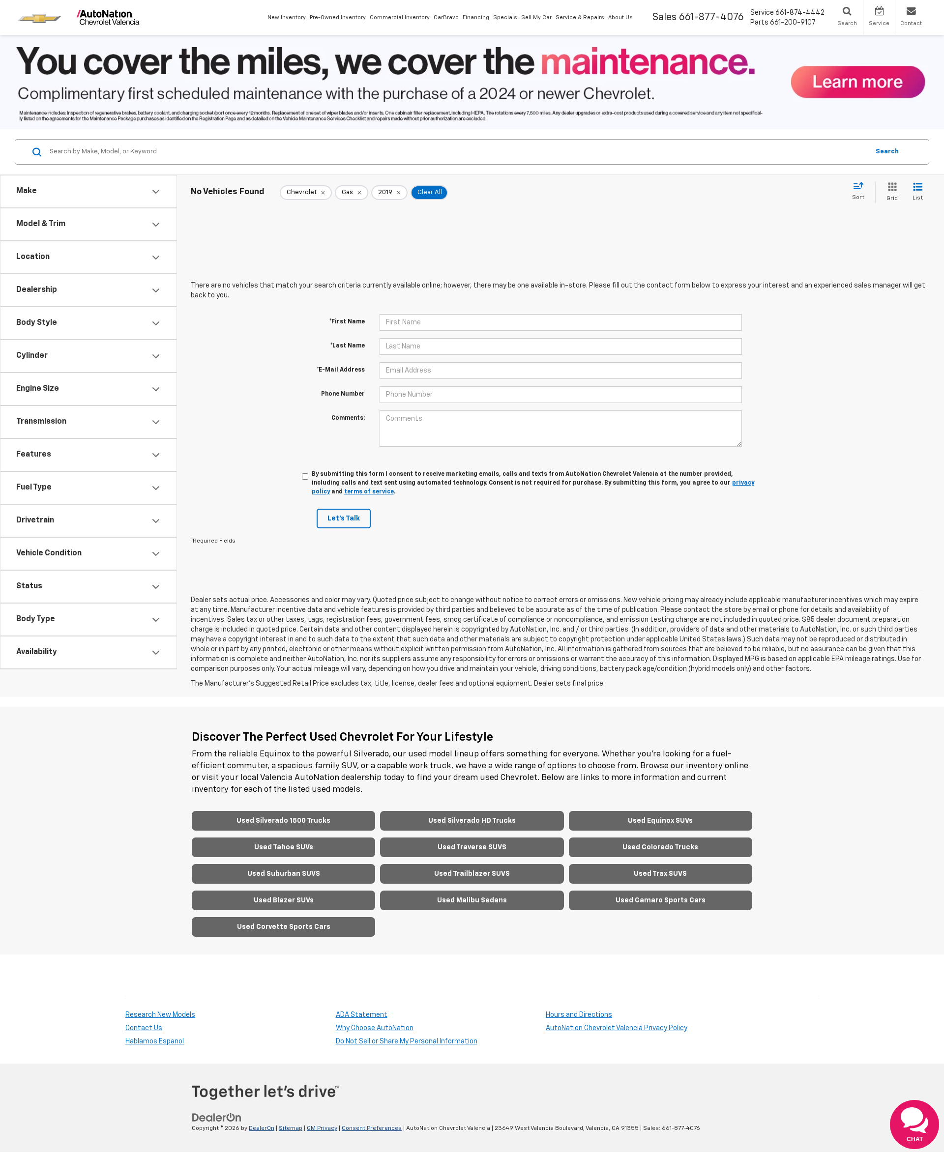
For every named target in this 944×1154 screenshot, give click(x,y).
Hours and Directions (579, 1014)
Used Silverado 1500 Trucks (283, 820)
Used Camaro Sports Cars (661, 900)
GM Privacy (322, 1128)
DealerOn (261, 1128)
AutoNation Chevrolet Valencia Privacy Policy (616, 1028)
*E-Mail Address (341, 370)
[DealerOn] (217, 1117)
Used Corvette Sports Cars (283, 926)
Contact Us (143, 1028)
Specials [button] (505, 17)
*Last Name (347, 346)
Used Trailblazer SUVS (472, 873)
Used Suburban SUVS (283, 873)
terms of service (369, 492)
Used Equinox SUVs (660, 820)
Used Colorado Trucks (660, 847)
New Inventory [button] (286, 17)
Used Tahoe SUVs (283, 847)
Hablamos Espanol (154, 1041)
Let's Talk (343, 518)
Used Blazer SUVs (284, 900)
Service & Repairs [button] (580, 17)
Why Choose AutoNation (374, 1028)
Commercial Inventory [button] (400, 17)
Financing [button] (476, 17)
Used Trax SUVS (660, 873)
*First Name (347, 322)
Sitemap (290, 1128)
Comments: (348, 418)
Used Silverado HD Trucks (472, 820)
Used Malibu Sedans (472, 900)
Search (887, 151)
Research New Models (160, 1014)
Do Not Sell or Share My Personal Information (406, 1041)
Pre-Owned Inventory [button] (338, 17)
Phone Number (343, 394)
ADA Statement (361, 1014)
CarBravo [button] (446, 17)
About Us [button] (620, 17)
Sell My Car (536, 17)
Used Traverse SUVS (472, 847)
